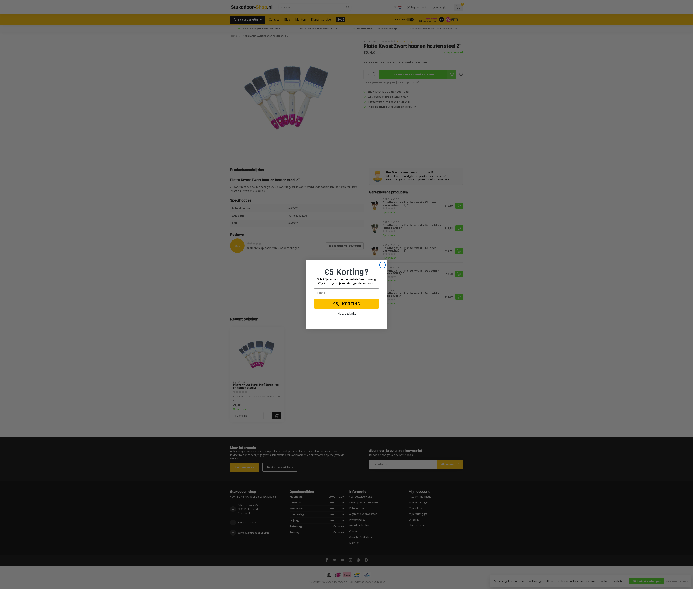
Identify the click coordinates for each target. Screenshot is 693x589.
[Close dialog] (382, 265)
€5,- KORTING (346, 304)
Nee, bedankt (346, 314)
